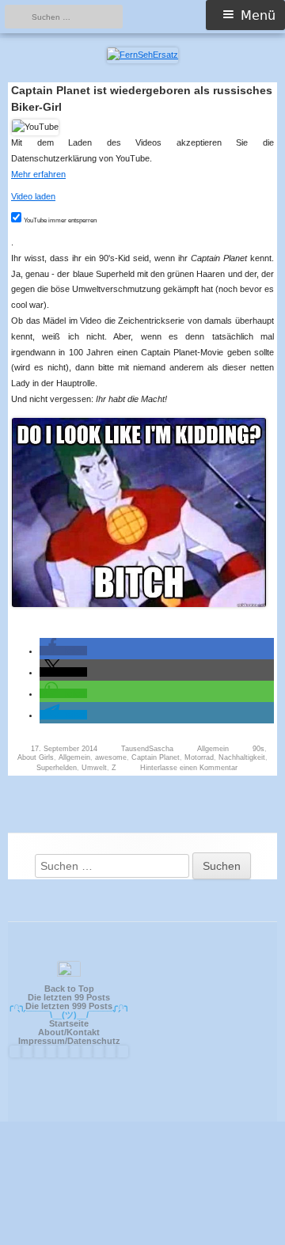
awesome (111, 757)
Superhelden (56, 768)
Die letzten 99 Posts (69, 997)
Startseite (69, 1023)
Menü (258, 15)
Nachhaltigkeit (241, 757)
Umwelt (94, 768)
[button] (63, 650)
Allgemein (213, 749)
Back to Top (69, 988)
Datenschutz (93, 1041)
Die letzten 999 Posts (68, 1006)
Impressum (41, 1041)
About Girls (35, 757)
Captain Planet (155, 757)
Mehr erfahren (38, 174)
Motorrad (199, 757)
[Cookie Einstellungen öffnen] (142, 1237)
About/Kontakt (69, 1032)
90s (258, 749)
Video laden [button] (33, 196)
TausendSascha (147, 749)
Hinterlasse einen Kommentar (189, 768)
